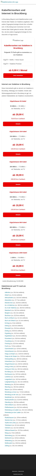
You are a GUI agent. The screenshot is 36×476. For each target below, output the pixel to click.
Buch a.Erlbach (9, 318)
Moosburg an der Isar (11, 394)
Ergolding (8, 333)
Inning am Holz (9, 369)
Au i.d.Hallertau (9, 305)
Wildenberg (8, 440)
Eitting (7, 325)
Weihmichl (8, 438)
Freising (7, 343)
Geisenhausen (9, 351)
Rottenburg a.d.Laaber (12, 410)
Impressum (14, 471)
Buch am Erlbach (10, 320)
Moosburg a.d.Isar (10, 392)
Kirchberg (8, 371)
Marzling (7, 387)
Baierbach (8, 310)
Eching (7, 323)
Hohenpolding (9, 359)
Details (18, 124)
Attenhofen (8, 300)
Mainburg (8, 384)
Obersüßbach (9, 405)
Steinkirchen (9, 420)
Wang (6, 433)
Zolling (7, 445)
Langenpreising (9, 382)
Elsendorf (8, 328)
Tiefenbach (8, 425)
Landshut (8, 377)
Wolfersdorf (8, 443)
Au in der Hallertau (10, 308)
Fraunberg (8, 341)
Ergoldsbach (9, 336)
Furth (6, 346)
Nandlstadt (8, 397)
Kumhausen (8, 374)
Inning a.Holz (9, 366)
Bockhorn (8, 315)
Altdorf (7, 295)
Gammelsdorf (9, 348)
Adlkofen (7, 292)
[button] (32, 2)
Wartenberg (8, 435)
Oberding (8, 402)
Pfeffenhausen (9, 407)
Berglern (7, 313)
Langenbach (8, 379)
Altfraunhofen (9, 297)
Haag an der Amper (11, 356)
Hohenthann (8, 361)
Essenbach (8, 338)
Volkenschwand (10, 430)
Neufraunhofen (9, 399)
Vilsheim (7, 428)
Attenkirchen (9, 303)
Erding (7, 331)
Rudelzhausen (9, 417)
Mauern (7, 389)
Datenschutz (21, 471)
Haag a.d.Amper (10, 354)
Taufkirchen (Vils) (10, 423)
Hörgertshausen (10, 364)
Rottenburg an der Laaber (13, 412)
